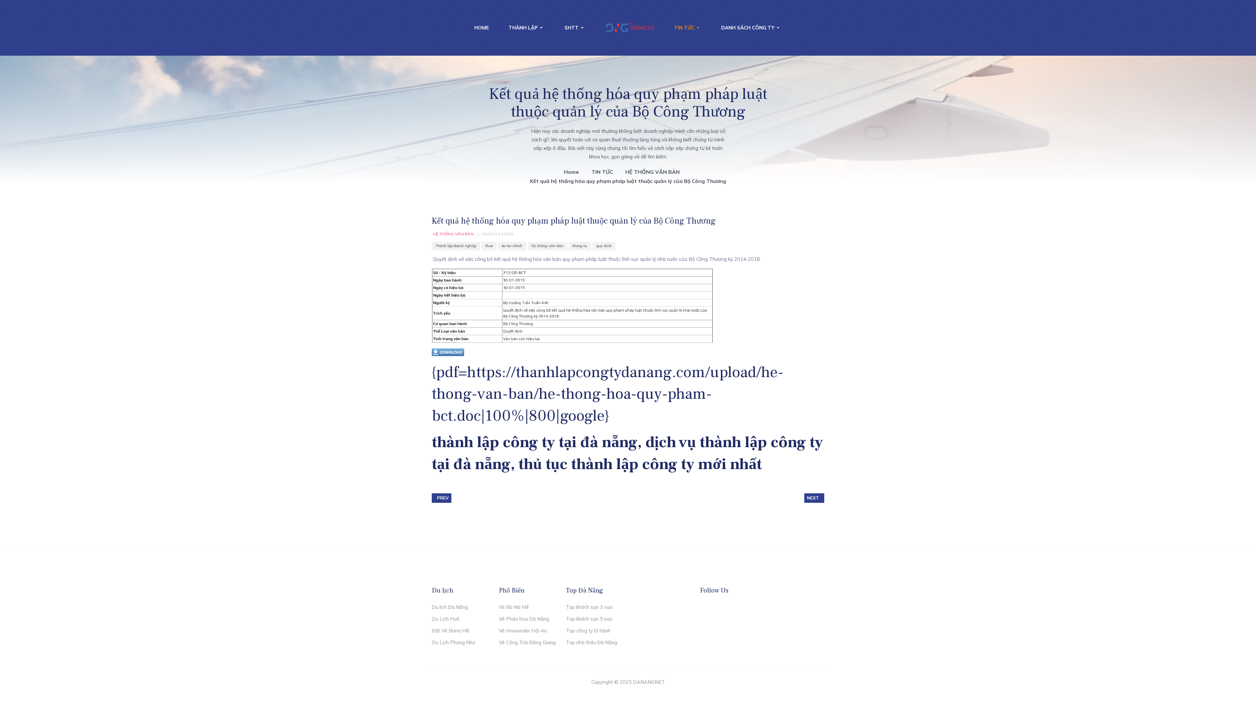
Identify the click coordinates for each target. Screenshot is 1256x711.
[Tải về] (448, 352)
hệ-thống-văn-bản (548, 246)
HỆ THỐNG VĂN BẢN (453, 233)
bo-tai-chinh (512, 246)
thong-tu (579, 246)
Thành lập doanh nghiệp (455, 246)
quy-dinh (604, 246)
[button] (527, 28)
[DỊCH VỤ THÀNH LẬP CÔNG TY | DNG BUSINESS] (629, 28)
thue (489, 246)
